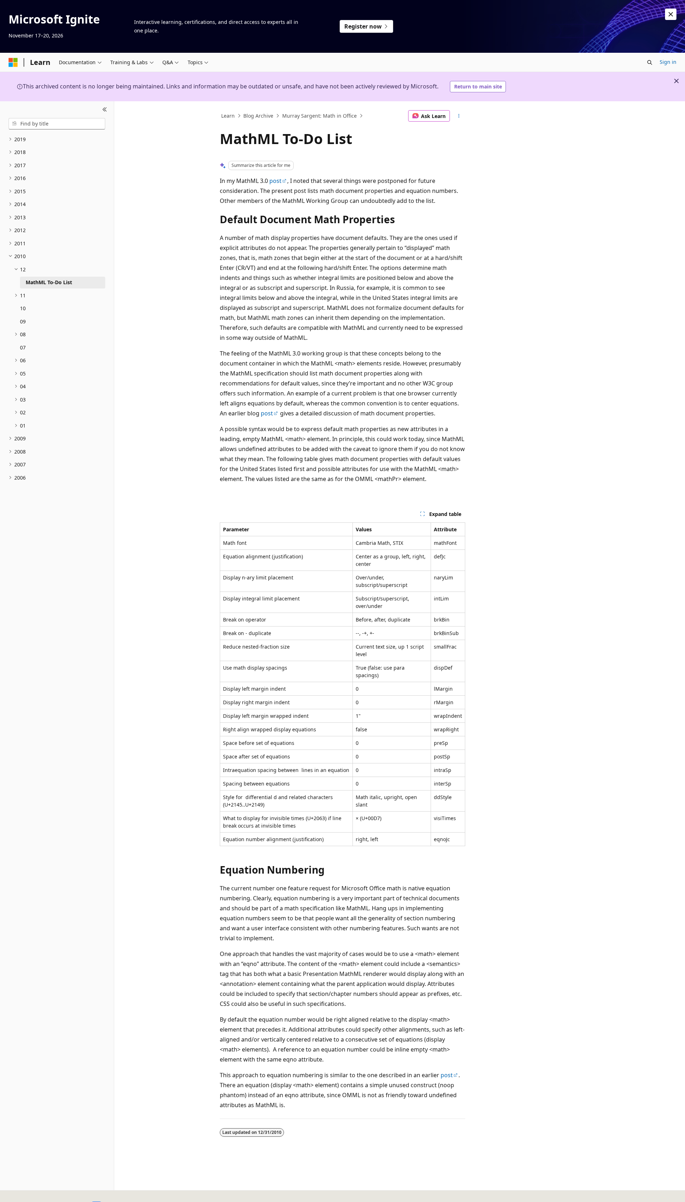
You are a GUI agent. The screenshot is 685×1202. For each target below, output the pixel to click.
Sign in (668, 61)
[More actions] (459, 116)
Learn (228, 115)
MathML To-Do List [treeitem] (49, 282)
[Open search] (650, 62)
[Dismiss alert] (670, 14)
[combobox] (57, 123)
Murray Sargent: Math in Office (319, 115)
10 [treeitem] (23, 308)
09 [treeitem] (23, 321)
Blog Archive (258, 115)
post (275, 181)
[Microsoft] (13, 62)
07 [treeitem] (23, 347)
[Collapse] (104, 110)
